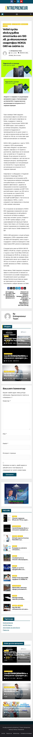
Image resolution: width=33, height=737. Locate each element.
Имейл (5, 443)
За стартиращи (16, 24)
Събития (12, 371)
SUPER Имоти (7, 625)
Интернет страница (9, 453)
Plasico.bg (6, 630)
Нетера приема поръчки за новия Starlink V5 (18, 599)
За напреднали (7, 24)
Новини (5, 26)
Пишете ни (9, 733)
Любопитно (25, 24)
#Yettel (11, 55)
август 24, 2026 (11, 712)
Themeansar (21, 729)
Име (5, 434)
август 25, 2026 (11, 657)
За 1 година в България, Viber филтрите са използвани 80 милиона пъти (10, 295)
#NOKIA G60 (24, 53)
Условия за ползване (26, 733)
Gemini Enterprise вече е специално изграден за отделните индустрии (16, 358)
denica (17, 360)
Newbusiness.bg (8, 623)
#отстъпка (17, 55)
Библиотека (16, 733)
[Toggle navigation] (17, 14)
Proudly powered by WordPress (11, 727)
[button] (30, 14)
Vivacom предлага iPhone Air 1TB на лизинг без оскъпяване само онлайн (16, 340)
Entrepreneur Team (16, 51)
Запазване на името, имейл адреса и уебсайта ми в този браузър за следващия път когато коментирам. (15, 467)
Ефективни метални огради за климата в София (19, 589)
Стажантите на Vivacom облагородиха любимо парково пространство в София (20, 560)
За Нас (3, 733)
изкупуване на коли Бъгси (11, 627)
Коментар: (7, 401)
